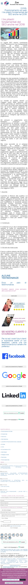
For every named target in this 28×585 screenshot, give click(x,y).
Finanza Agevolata (5, 459)
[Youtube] (9, 537)
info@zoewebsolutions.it (15, 565)
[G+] (9, 535)
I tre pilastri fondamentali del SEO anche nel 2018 (14, 13)
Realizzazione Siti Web (8, 558)
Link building (5, 486)
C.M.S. (2, 447)
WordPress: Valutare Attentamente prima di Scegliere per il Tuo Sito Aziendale (14, 474)
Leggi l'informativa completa (14, 583)
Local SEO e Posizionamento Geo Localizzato (11, 441)
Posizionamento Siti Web (6, 431)
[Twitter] (2, 537)
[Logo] (14, 3)
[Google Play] (13, 535)
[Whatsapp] (5, 537)
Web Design (4, 452)
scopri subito (14, 296)
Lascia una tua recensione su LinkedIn (14, 405)
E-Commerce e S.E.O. (6, 449)
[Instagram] (17, 535)
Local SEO (23, 562)
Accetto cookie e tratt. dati (10, 580)
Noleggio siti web (5, 454)
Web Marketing (4, 439)
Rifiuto (23, 580)
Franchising (3, 457)
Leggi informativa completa (15, 526)
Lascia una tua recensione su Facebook (14, 366)
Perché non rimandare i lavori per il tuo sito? (14, 492)
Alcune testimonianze (10, 276)
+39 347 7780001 (7, 568)
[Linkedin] (21, 535)
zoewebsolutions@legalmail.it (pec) (10, 566)
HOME (24, 8)
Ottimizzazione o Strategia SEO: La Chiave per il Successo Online (14, 481)
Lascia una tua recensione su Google (14, 386)
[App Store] (2, 535)
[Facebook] (5, 535)
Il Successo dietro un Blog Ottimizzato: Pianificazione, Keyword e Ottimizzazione (14, 467)
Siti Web (3, 444)
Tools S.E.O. (3, 436)
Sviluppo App (4, 434)
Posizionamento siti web (16, 10)
